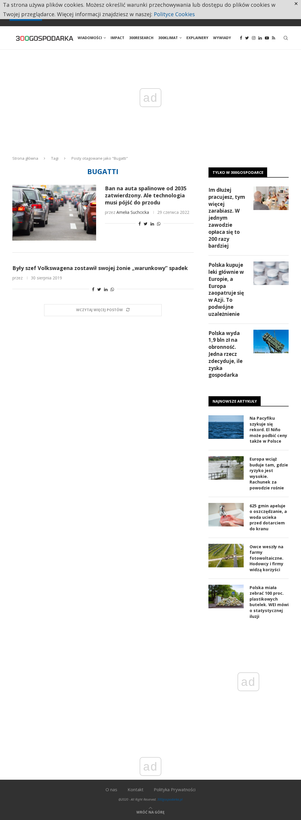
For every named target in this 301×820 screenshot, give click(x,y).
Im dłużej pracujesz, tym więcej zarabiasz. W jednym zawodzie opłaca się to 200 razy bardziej (226, 217)
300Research (141, 37)
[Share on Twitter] (146, 223)
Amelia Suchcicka (132, 212)
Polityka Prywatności (174, 789)
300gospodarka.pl (170, 799)
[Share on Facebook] (139, 223)
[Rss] (273, 37)
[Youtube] (267, 37)
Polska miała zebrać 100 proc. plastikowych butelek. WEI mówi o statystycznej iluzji (269, 602)
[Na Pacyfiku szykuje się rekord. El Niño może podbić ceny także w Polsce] (226, 427)
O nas (111, 789)
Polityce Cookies (174, 14)
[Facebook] (241, 37)
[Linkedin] (260, 37)
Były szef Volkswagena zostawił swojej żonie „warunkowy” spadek (100, 267)
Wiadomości (90, 37)
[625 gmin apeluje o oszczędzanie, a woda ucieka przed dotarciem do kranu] (226, 514)
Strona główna (25, 158)
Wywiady (222, 37)
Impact (117, 37)
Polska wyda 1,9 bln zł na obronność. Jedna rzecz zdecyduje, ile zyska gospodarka (225, 354)
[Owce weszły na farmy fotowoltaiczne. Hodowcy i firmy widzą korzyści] (226, 555)
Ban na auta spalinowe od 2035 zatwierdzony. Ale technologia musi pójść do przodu (145, 195)
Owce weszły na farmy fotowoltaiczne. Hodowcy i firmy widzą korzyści (266, 558)
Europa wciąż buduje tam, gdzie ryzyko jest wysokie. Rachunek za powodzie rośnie (269, 473)
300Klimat (168, 37)
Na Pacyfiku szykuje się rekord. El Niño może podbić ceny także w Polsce (268, 429)
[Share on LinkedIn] (152, 223)
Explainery (197, 37)
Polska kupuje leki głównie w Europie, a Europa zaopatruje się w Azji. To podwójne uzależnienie (226, 289)
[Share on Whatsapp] (158, 223)
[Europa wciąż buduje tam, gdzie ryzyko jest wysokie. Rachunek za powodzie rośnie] (226, 468)
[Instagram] (253, 37)
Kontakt (135, 789)
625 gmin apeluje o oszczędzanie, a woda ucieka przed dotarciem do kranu (268, 517)
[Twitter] (247, 37)
